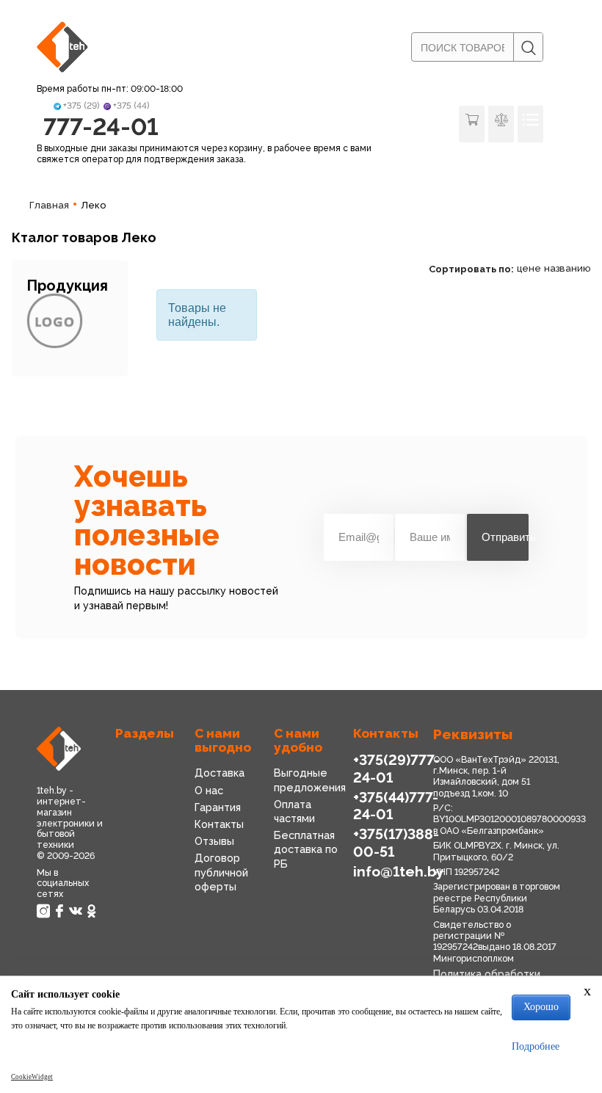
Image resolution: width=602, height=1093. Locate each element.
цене (529, 268)
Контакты (219, 824)
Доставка (219, 772)
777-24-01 (101, 126)
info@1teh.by (398, 871)
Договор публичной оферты (221, 871)
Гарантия (218, 807)
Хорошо (541, 1006)
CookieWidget (32, 1077)
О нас (209, 790)
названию (567, 268)
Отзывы (214, 841)
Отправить (505, 537)
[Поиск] (528, 47)
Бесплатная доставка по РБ (306, 849)
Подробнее (535, 1046)
